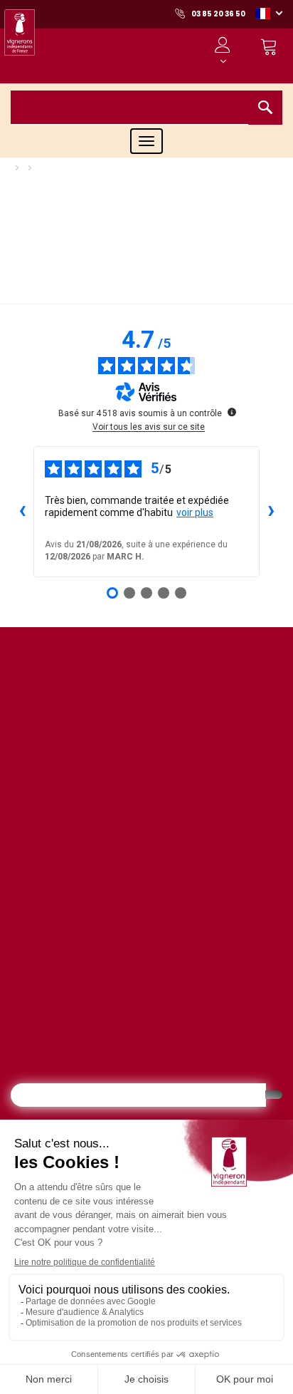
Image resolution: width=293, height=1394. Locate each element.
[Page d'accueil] (28, 42)
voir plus (194, 512)
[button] (268, 13)
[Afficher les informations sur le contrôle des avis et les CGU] (232, 412)
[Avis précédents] (22, 512)
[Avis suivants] (271, 512)
